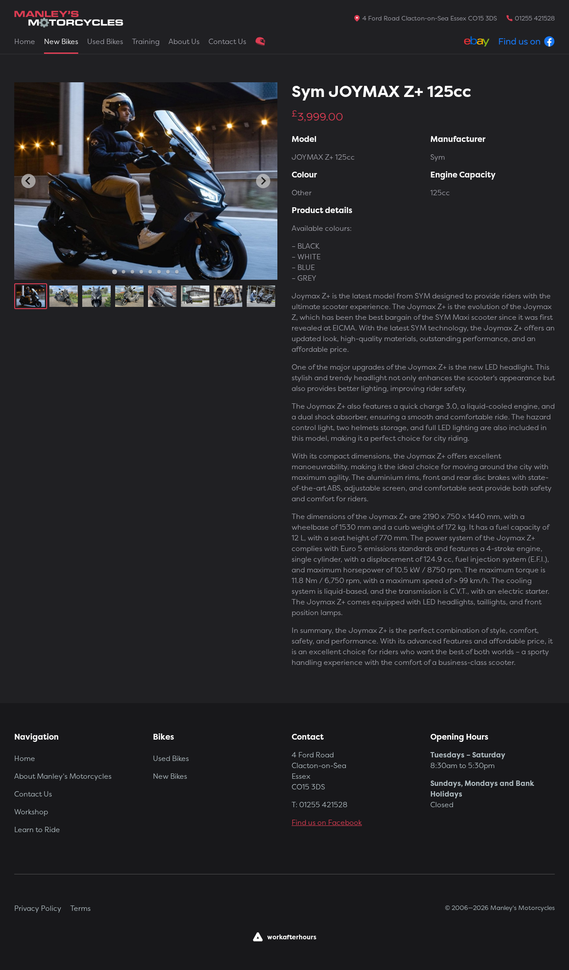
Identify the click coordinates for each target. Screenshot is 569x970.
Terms (80, 908)
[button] (30, 296)
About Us (184, 41)
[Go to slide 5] (150, 272)
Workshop (31, 812)
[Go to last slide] (28, 181)
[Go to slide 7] (168, 272)
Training (146, 41)
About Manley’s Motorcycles (63, 776)
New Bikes (61, 41)
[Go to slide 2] (123, 272)
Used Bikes (105, 41)
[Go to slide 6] (159, 272)
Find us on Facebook (327, 822)
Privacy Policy (37, 908)
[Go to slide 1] (114, 271)
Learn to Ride (37, 829)
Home (24, 41)
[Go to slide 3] (132, 272)
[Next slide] (263, 181)
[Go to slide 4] (141, 272)
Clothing (260, 41)
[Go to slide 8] (177, 272)
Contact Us (227, 41)
